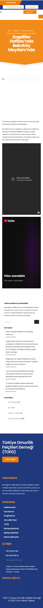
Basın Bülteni (12, 402)
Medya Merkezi (11, 532)
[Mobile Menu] (40, 17)
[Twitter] (10, 585)
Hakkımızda (9, 507)
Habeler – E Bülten (14, 413)
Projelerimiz (9, 515)
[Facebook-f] (4, 585)
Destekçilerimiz (11, 528)
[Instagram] (15, 585)
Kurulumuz (9, 511)
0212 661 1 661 (11, 3)
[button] (40, 12)
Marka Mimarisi (11, 537)
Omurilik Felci (10, 520)
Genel (10, 408)
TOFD (6, 524)
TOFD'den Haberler (14, 419)
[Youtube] (20, 585)
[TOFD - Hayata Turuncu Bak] (8, 15)
